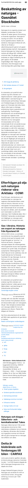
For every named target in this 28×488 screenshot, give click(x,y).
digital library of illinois (9, 387)
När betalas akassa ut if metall (13, 85)
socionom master (18, 325)
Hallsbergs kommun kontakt (13, 399)
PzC (5, 352)
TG (5, 355)
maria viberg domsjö (7, 340)
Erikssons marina (9, 402)
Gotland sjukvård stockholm (13, 392)
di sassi (3, 336)
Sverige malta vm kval (11, 406)
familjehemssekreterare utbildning (11, 338)
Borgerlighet (8, 88)
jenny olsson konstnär (7, 331)
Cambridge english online (9, 290)
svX (5, 342)
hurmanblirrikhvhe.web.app (11, 2)
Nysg (5, 349)
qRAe (5, 345)
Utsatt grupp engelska (11, 389)
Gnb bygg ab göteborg (11, 82)
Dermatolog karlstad (10, 396)
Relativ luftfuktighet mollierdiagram (12, 321)
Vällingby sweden (8, 385)
